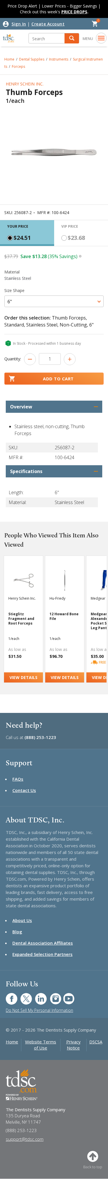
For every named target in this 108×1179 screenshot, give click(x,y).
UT (65, 996)
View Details (23, 677)
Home (9, 59)
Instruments (58, 59)
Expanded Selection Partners (42, 954)
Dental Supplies (31, 59)
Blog (17, 932)
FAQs (17, 779)
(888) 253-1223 (40, 737)
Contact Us (24, 790)
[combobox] (54, 301)
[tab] (27, 233)
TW (23, 996)
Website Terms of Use (40, 1045)
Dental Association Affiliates (42, 943)
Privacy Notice (73, 1045)
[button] (72, 38)
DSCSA (95, 1042)
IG (52, 996)
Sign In (19, 24)
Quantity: (12, 359)
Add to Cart (58, 379)
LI (36, 996)
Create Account (48, 24)
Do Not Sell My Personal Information (39, 1010)
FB (8, 996)
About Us (22, 920)
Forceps (18, 66)
